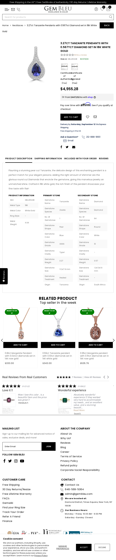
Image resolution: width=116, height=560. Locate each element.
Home (5, 25)
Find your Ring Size (13, 507)
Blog (63, 447)
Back (107, 25)
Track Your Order (13, 512)
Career (64, 452)
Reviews (104, 158)
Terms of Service (71, 456)
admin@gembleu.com (79, 494)
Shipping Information (48, 158)
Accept (84, 547)
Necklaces (17, 25)
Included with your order (80, 158)
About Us (66, 433)
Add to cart (20, 344)
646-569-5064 (74, 489)
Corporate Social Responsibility (80, 470)
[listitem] (25, 399)
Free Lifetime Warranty (17, 494)
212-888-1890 (93, 136)
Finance (7, 521)
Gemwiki (7, 503)
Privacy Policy (41, 555)
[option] (20, 339)
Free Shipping (11, 485)
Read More (79, 410)
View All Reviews (92, 377)
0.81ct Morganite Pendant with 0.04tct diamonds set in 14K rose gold (20, 356)
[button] (104, 377)
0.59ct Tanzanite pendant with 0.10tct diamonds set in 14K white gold (57, 356)
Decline (102, 547)
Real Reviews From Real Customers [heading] (24, 377)
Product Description (18, 158)
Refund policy (68, 465)
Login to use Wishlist (88, 117)
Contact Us (72, 485)
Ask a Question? (69, 136)
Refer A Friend (11, 516)
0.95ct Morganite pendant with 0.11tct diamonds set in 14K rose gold (94, 356)
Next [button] (112, 339)
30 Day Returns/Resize (16, 489)
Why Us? (65, 438)
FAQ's (6, 498)
